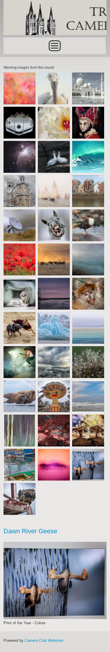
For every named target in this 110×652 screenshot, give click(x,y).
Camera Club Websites (44, 640)
